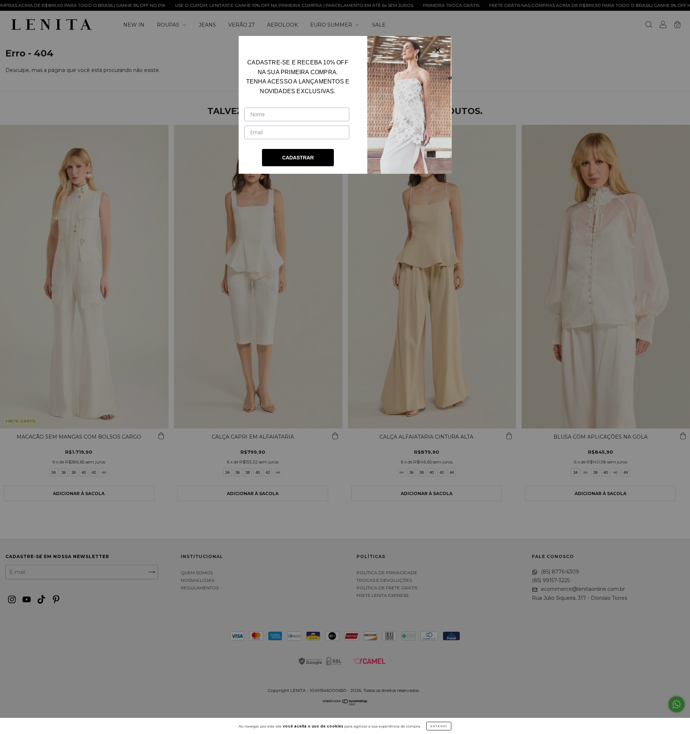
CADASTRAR (298, 157)
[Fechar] (437, 50)
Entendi (438, 726)
